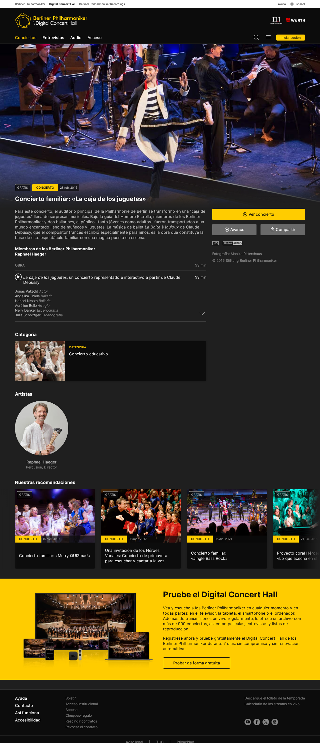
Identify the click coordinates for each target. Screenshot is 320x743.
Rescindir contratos (81, 721)
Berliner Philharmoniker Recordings (102, 4)
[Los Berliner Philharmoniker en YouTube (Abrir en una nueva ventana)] (247, 722)
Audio (76, 37)
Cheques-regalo (79, 715)
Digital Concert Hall (62, 4)
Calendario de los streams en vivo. (272, 704)
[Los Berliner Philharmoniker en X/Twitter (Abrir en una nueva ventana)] (265, 722)
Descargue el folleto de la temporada (274, 698)
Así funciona (27, 712)
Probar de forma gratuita (196, 662)
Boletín (71, 698)
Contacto (24, 705)
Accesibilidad (27, 719)
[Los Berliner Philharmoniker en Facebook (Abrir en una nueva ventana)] (257, 722)
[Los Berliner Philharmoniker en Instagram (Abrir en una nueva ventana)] (275, 722)
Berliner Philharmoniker (30, 4)
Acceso (95, 37)
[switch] (202, 313)
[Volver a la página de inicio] (51, 20)
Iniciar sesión (290, 38)
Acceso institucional (82, 704)
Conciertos (25, 37)
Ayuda (282, 4)
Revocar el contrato (82, 727)
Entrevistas (53, 37)
